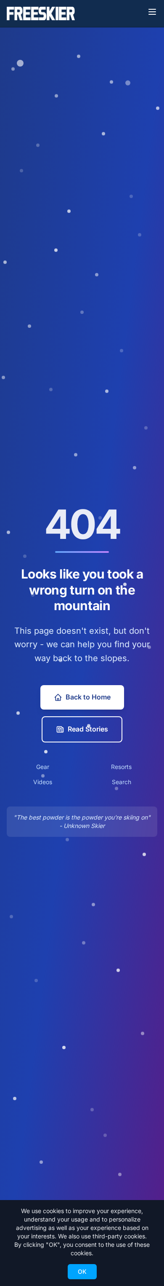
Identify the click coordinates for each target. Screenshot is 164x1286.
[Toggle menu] (152, 12)
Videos (42, 781)
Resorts (121, 766)
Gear (42, 766)
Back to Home (88, 697)
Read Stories (88, 729)
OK (82, 1271)
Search (121, 781)
